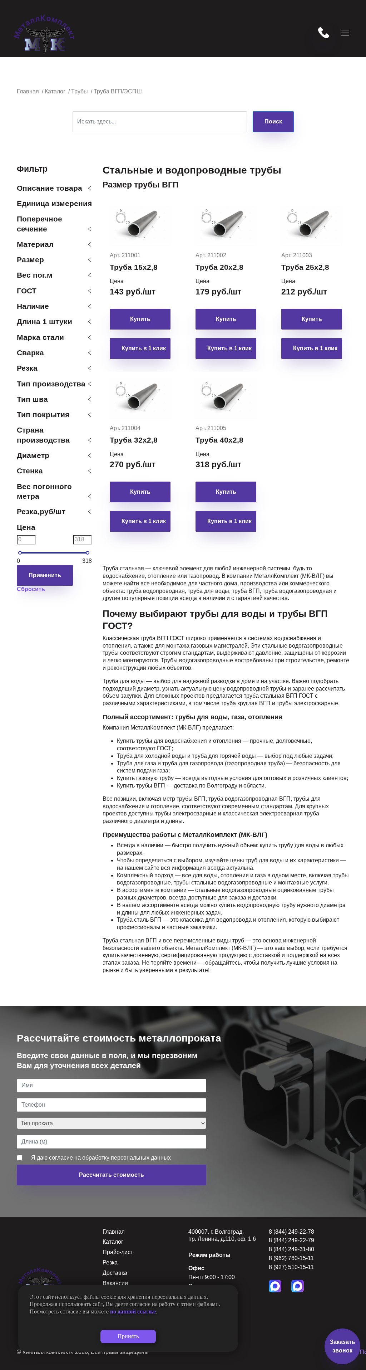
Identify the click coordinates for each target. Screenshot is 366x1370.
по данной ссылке (133, 1311)
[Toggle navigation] (345, 33)
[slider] (20, 553)
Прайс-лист (118, 1252)
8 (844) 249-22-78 (291, 1232)
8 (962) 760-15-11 (291, 1258)
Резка (110, 1262)
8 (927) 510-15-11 (291, 1267)
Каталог (113, 1242)
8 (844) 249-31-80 (291, 1249)
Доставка (115, 1273)
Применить (45, 575)
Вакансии (115, 1283)
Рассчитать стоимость (111, 1175)
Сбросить (31, 589)
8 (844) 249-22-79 (291, 1240)
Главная (114, 1232)
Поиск (273, 121)
